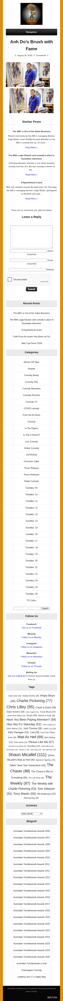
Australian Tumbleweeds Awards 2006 (31, 831)
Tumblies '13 (31, 514)
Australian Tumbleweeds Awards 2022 (31, 937)
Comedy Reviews (31, 395)
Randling (34, 746)
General (31, 421)
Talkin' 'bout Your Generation (28, 765)
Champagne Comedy (31, 970)
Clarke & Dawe (45, 707)
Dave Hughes (32, 712)
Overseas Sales (31, 461)
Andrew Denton (30, 696)
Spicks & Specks (45, 760)
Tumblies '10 (31, 494)
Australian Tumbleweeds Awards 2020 (31, 924)
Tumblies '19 (31, 554)
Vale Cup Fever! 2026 (31, 343)
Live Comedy (31, 441)
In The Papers (31, 428)
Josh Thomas (32, 728)
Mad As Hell (30, 737)
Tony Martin (24, 793)
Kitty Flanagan (18, 732)
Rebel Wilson (47, 746)
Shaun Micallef (27, 754)
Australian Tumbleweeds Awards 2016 (31, 897)
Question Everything (17, 746)
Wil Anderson (46, 794)
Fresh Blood (48, 712)
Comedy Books (31, 375)
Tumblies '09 (31, 488)
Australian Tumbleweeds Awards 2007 (31, 837)
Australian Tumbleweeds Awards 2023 (31, 943)
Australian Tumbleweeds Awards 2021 (31, 930)
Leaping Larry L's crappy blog (31, 976)
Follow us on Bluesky (31, 637)
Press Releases (31, 474)
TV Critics (31, 600)
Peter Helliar (20, 742)
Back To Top (52, 997)
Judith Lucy (49, 729)
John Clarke (49, 725)
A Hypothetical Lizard (31, 330)
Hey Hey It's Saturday (24, 724)
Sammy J (24, 750)
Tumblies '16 (31, 534)
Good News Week (16, 716)
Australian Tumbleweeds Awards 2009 (31, 851)
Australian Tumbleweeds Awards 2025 (31, 957)
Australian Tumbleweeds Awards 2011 (31, 864)
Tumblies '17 (31, 541)
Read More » (31, 147)
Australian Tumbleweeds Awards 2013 (31, 877)
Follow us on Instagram (31, 647)
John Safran (14, 728)
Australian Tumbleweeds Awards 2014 (31, 884)
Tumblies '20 (31, 560)
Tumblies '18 (31, 547)
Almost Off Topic (31, 362)
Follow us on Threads (32, 666)
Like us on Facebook (31, 627)
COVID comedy (31, 408)
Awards (31, 368)
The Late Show (36, 778)
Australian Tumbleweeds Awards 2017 (31, 904)
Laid (34, 732)
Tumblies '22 (31, 574)
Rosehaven (12, 750)
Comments (41, 55)
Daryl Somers (15, 712)
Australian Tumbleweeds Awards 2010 (31, 857)
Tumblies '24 (31, 587)
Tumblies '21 (31, 567)
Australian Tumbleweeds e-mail (31, 963)
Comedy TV (31, 402)
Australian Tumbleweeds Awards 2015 (31, 890)
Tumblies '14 (31, 521)
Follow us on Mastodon (31, 656)
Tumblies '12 (31, 507)
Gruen (32, 715)
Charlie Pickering (34, 701)
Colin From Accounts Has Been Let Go (31, 336)
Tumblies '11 (32, 501)
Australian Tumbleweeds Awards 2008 (31, 844)
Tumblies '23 (31, 580)
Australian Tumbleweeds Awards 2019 (31, 917)
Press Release (31, 468)
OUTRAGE (31, 454)
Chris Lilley (20, 707)
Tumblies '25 (31, 594)
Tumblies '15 (31, 527)
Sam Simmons (49, 750)
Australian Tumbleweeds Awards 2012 (31, 870)
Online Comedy (31, 448)
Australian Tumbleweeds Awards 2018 (31, 910)
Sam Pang (35, 750)
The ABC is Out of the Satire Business (31, 313)
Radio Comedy (31, 481)
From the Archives (31, 415)
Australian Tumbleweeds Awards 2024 (31, 950)
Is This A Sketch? (31, 435)
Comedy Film (31, 382)
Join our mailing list (16, 676)
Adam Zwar (14, 696)
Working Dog (31, 798)
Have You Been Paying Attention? (31, 719)
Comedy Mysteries (31, 388)
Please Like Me (41, 742)
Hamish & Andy (46, 715)
